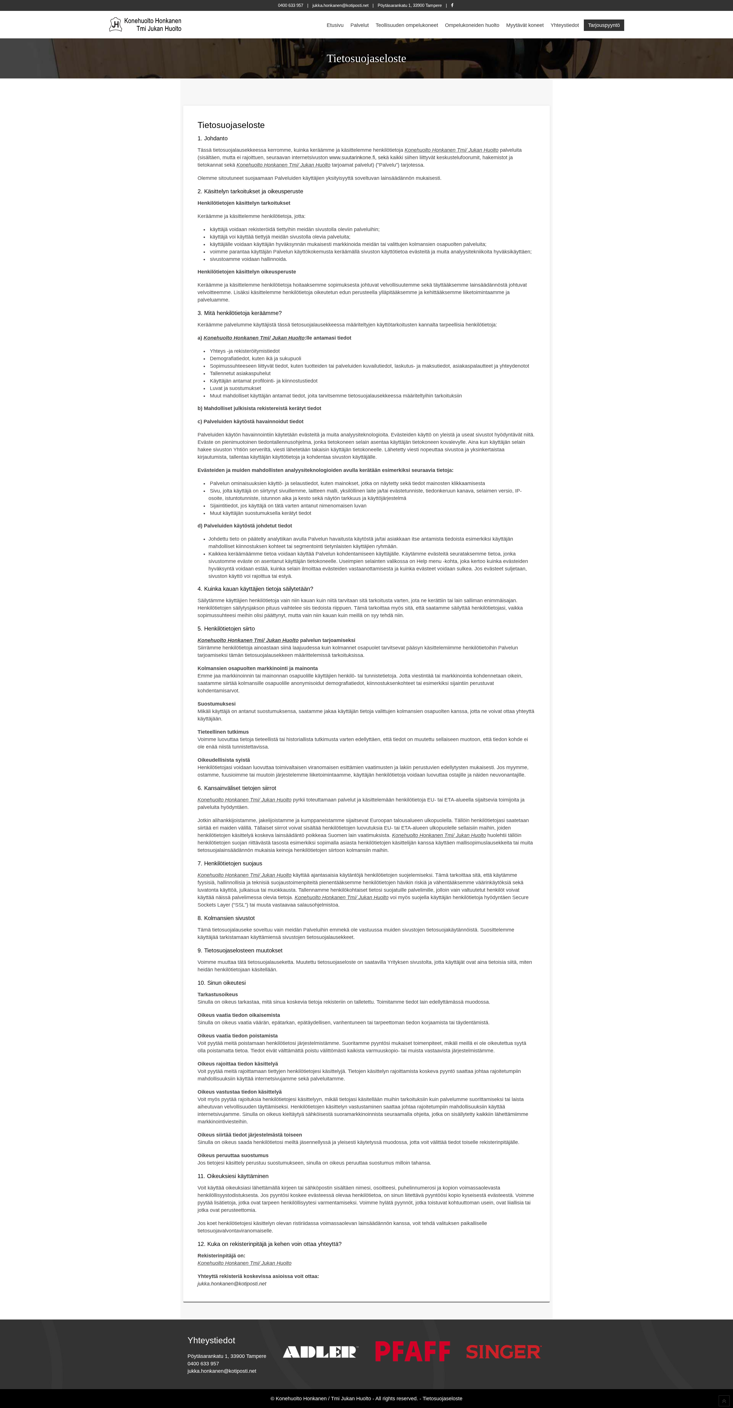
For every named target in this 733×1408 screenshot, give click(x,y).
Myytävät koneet (525, 25)
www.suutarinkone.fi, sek (357, 157)
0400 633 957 (290, 5)
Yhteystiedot (565, 25)
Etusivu (335, 25)
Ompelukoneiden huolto (472, 25)
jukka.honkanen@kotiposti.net (340, 5)
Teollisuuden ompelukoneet (407, 25)
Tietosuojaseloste (442, 1398)
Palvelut (359, 25)
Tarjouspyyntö (604, 25)
